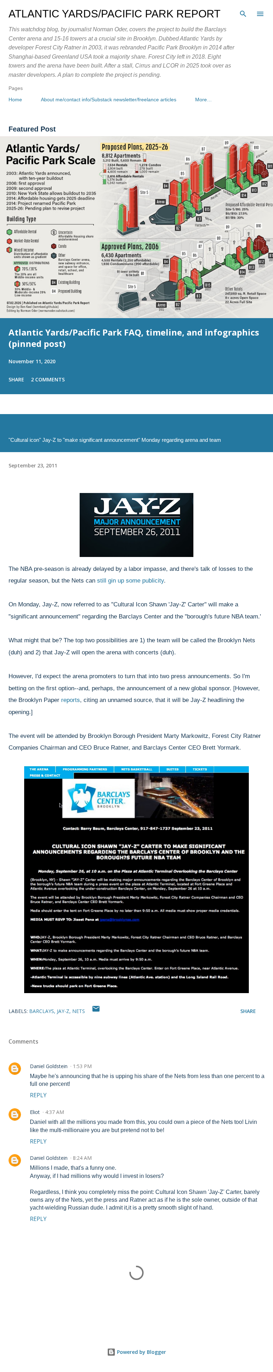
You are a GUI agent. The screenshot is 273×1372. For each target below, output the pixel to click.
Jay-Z (63, 1011)
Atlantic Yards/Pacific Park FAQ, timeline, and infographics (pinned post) (134, 337)
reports (70, 700)
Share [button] (16, 379)
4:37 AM (54, 1112)
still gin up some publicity (130, 580)
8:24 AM (82, 1157)
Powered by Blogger (141, 1352)
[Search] (243, 13)
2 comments (48, 379)
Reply (38, 1095)
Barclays (41, 1011)
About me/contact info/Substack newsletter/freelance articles (108, 99)
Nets (78, 1011)
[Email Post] (96, 1011)
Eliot (35, 1112)
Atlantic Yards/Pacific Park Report (114, 14)
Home (15, 99)
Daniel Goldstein (49, 1066)
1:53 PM (82, 1066)
